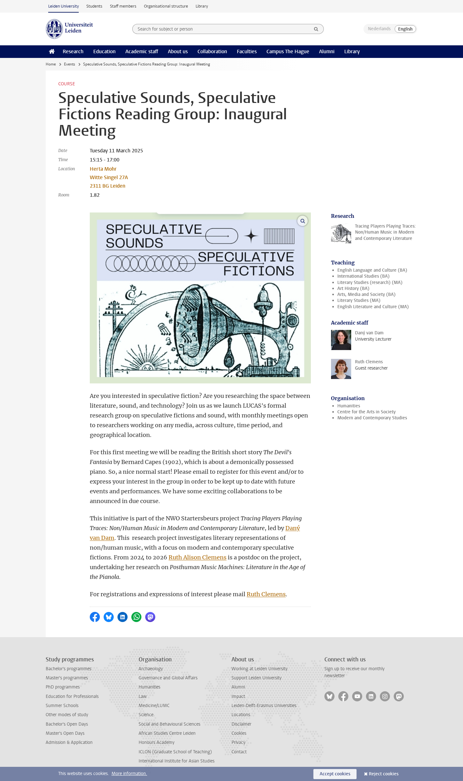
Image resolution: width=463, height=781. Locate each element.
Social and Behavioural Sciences (169, 724)
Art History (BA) (353, 288)
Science (146, 715)
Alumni (326, 51)
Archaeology (151, 669)
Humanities (348, 406)
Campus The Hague (287, 51)
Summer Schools (62, 706)
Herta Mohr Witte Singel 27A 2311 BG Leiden (109, 177)
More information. (129, 774)
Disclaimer (241, 724)
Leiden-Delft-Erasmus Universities (264, 706)
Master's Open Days (65, 733)
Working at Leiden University (260, 669)
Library (202, 6)
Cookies (239, 733)
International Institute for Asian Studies (176, 761)
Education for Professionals (72, 696)
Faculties (247, 51)
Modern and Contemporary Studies (372, 418)
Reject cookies (383, 774)
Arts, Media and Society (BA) (366, 294)
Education (104, 51)
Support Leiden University (257, 678)
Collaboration (212, 51)
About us (178, 51)
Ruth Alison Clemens (197, 557)
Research (73, 51)
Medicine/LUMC (154, 706)
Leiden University (63, 6)
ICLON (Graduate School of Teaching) (175, 752)
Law (143, 696)
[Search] (316, 29)
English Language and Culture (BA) (372, 270)
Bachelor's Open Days (67, 724)
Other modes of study (67, 715)
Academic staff (141, 51)
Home (51, 64)
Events (69, 64)
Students (94, 6)
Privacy (238, 742)
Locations (241, 715)
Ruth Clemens (266, 594)
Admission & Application (69, 742)
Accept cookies (335, 774)
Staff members (123, 6)
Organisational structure (166, 6)
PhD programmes (63, 687)
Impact (238, 696)
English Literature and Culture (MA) (373, 307)
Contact (239, 752)
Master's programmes (67, 678)
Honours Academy (156, 742)
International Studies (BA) (363, 276)
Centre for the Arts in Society (366, 412)
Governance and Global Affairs (168, 678)
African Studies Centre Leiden (167, 733)
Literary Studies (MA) (358, 300)
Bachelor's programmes (68, 669)
